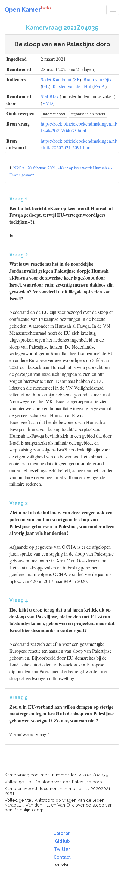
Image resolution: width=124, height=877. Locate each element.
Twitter (62, 849)
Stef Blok (50, 96)
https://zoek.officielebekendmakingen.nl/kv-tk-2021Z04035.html (79, 127)
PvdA (99, 86)
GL (45, 86)
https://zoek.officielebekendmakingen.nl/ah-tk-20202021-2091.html (79, 144)
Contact (62, 857)
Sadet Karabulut (56, 79)
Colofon (62, 833)
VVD (47, 103)
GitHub (62, 841)
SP (76, 79)
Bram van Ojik (97, 79)
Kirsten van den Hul (72, 86)
